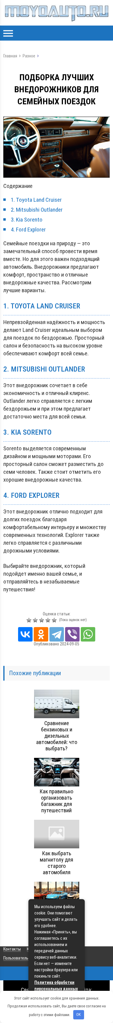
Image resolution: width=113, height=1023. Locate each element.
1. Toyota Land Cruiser (36, 199)
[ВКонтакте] (25, 634)
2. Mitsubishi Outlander (37, 209)
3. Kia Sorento (26, 219)
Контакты (12, 949)
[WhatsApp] (88, 634)
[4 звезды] (49, 620)
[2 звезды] (36, 620)
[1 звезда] (30, 620)
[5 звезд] (55, 620)
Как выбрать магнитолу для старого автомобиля (56, 862)
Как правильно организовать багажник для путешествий (56, 800)
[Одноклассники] (41, 634)
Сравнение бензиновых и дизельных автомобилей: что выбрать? (56, 736)
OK (78, 1014)
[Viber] (72, 634)
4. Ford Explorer (28, 229)
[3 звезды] (42, 620)
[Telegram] (56, 634)
